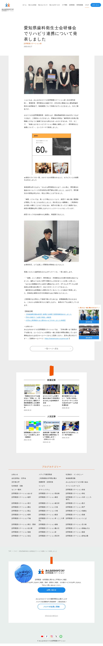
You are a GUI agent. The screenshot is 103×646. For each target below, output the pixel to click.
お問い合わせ (95, 5)
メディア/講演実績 (45, 474)
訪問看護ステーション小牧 (48, 511)
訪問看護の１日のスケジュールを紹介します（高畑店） (32, 434)
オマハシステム (44, 489)
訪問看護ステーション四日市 (49, 536)
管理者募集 (80, 5)
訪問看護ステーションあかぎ (22, 493)
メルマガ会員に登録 (51, 607)
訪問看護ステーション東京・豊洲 (24, 524)
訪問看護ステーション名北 (21, 536)
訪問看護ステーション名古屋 (22, 528)
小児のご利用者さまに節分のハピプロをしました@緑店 (46, 320)
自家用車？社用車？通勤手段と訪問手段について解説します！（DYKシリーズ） (51, 435)
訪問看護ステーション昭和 (21, 514)
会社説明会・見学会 (19, 478)
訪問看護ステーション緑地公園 (77, 536)
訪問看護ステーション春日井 (49, 503)
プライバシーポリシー (51, 615)
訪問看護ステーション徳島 (48, 524)
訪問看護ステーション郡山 (21, 511)
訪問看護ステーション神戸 (75, 507)
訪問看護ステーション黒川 (75, 503)
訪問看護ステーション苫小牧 (76, 524)
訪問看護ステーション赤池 (75, 489)
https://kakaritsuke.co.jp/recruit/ (56, 338)
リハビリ (42, 486)
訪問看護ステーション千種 (21, 518)
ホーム (25, 5)
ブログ (87, 5)
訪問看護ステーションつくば (76, 518)
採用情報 (72, 5)
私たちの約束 (32, 5)
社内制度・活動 (17, 486)
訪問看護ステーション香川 (21, 503)
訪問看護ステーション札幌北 (76, 511)
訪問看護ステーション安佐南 (49, 493)
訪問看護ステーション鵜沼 (48, 497)
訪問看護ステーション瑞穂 (21, 532)
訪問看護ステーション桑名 (21, 507)
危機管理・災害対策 (46, 482)
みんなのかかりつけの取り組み (77, 482)
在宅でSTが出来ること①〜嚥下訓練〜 (70, 433)
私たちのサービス (55, 5)
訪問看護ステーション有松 (75, 493)
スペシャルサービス (73, 486)
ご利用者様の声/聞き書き (48, 478)
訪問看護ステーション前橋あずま (78, 528)
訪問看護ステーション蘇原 (48, 514)
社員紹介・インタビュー (74, 474)
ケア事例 (64, 5)
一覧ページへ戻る (51, 348)
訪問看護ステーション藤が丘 (49, 528)
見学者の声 (16, 482)
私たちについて (42, 5)
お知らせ (15, 474)
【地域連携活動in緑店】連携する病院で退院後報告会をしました (49, 314)
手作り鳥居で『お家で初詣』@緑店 (38, 317)
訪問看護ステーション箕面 (75, 532)
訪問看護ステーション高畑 (75, 514)
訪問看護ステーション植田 (21, 497)
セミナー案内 (16, 489)
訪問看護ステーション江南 (48, 507)
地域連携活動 (70, 478)
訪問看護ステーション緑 (47, 532)
